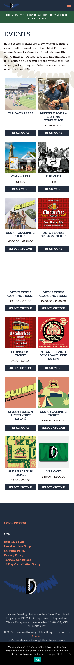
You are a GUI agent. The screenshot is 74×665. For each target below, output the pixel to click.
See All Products (15, 522)
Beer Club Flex (14, 541)
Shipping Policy (14, 550)
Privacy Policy (13, 555)
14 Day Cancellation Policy (22, 564)
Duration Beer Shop (17, 546)
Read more (20, 132)
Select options (20, 248)
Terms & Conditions (17, 560)
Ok (38, 659)
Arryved (37, 636)
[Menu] (68, 5)
